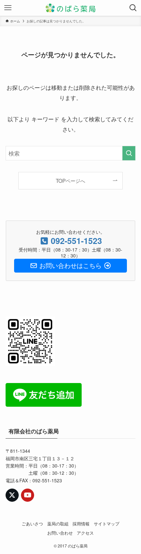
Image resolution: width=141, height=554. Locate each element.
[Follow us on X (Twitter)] (12, 495)
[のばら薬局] (70, 8)
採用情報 (81, 523)
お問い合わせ (60, 533)
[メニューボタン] (8, 8)
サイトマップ (106, 523)
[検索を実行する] (128, 153)
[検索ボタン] (133, 8)
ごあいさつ (32, 523)
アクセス (85, 533)
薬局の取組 (58, 523)
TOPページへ (70, 180)
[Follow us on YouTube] (27, 495)
